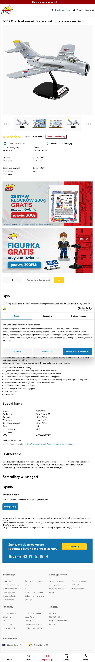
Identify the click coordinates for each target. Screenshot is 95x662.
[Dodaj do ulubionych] (59, 280)
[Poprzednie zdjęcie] (6, 124)
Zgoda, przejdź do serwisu (77, 351)
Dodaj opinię (10, 506)
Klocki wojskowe (62, 10)
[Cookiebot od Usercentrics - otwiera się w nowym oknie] (79, 309)
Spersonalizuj (46, 351)
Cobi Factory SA (40, 150)
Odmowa (17, 351)
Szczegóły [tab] (47, 316)
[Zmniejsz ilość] (4, 280)
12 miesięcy (66, 143)
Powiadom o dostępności (38, 280)
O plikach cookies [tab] (78, 316)
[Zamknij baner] (91, 309)
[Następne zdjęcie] (88, 124)
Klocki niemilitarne (85, 10)
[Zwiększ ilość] (20, 280)
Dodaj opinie (38, 136)
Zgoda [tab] (16, 316)
